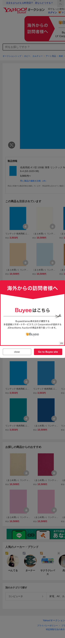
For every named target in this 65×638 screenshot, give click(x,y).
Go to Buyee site (48, 351)
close (17, 351)
